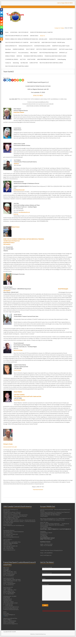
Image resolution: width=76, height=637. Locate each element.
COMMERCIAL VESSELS (11, 59)
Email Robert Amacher (45, 541)
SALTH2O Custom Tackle (65, 49)
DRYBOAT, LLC (63, 52)
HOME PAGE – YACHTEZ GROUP (19, 32)
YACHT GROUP (30, 49)
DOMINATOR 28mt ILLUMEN (42, 45)
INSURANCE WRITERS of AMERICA (33, 56)
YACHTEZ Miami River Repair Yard (48, 52)
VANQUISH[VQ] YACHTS (25, 45)
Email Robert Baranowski (19, 189)
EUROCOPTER (34, 62)
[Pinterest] (12, 80)
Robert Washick (18, 391)
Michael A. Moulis (8, 444)
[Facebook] (4, 80)
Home (6, 32)
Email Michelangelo (63, 288)
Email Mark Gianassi (19, 112)
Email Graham (17, 370)
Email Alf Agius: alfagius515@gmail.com (49, 529)
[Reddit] (15, 80)
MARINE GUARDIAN (18, 49)
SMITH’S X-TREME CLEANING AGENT (46, 49)
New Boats (8, 49)
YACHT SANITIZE (35, 42)
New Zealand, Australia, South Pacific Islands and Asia (27, 396)
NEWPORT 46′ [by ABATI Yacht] (60, 45)
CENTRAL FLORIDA (19, 394)
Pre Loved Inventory (23, 52)
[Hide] (0, 41)
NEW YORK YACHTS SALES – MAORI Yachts (53, 42)
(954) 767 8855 (38, 95)
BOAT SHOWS (31, 59)
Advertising (16, 62)
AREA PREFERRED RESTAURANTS (46, 59)
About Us (42, 35)
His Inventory (6, 244)
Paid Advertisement (38, 489)
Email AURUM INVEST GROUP (47, 538)
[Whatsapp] (20, 80)
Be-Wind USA (24, 62)
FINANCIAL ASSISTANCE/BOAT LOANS (55, 56)
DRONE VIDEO (34, 35)
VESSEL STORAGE (10, 56)
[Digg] (1, 30)
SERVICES (19, 56)
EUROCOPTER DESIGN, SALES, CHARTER (41, 32)
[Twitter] (7, 80)
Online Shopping (61, 59)
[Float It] (1, 36)
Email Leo (16, 163)
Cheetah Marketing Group (40, 634)
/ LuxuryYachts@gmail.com (65, 529)
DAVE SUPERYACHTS (11, 45)
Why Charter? (33, 52)
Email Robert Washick (19, 400)
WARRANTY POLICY (10, 52)
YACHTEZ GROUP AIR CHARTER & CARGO (51, 62)
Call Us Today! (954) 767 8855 (65, 3)
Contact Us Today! (64, 28)
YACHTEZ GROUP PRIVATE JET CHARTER (16, 35)
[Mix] (17, 80)
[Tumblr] (1, 33)
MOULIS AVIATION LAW (10, 447)
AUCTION (23, 59)
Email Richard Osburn (8, 242)
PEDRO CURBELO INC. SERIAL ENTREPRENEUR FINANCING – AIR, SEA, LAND (26, 39)
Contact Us (8, 62)
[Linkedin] (10, 80)
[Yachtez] (14, 10)
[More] (23, 80)
